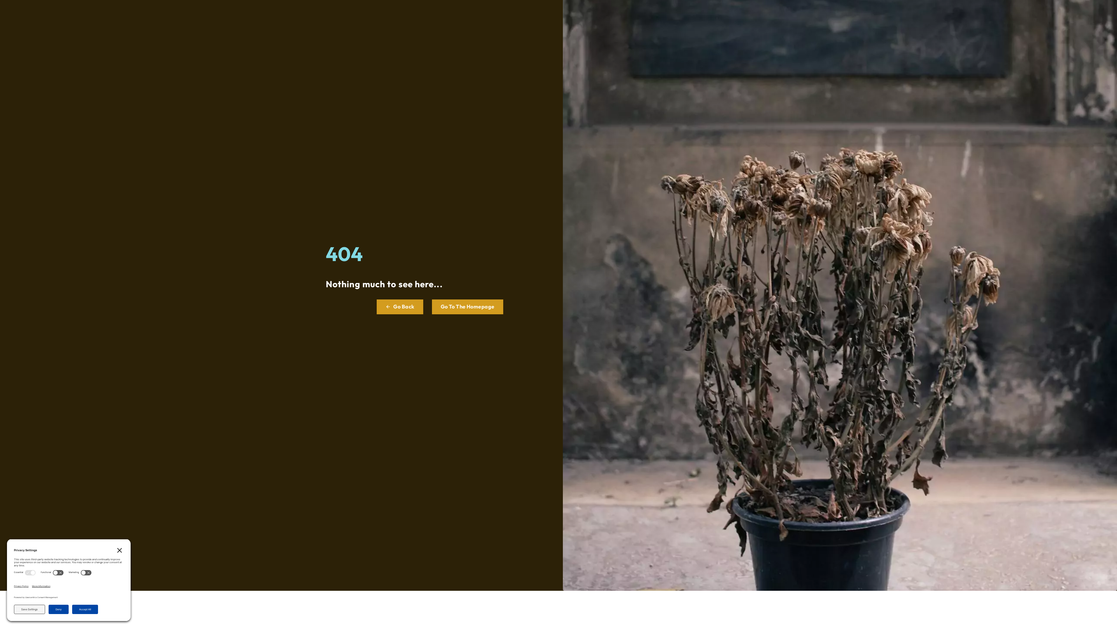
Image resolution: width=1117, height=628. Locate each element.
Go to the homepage (468, 306)
